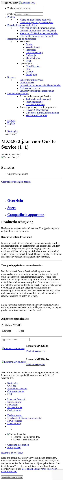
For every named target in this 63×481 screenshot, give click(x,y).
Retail (28, 60)
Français (11, 120)
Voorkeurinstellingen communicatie (24, 418)
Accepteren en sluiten (12, 477)
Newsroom (12, 404)
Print (28, 69)
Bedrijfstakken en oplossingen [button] (21, 39)
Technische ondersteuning (38, 99)
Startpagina (12, 131)
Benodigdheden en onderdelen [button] (22, 25)
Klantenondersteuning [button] (18, 93)
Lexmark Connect (16, 399)
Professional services (30, 88)
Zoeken (11, 8)
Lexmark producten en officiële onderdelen (40, 85)
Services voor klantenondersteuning (37, 90)
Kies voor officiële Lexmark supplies (37, 28)
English (11, 123)
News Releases (14, 420)
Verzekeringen (33, 47)
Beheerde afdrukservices (31, 80)
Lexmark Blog (14, 423)
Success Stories (14, 407)
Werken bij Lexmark (17, 388)
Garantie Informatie (35, 104)
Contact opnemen (15, 391)
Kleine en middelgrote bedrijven (35, 19)
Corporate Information (18, 444)
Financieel (31, 49)
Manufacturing (33, 58)
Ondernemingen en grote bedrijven (36, 22)
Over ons (11, 386)
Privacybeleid (13, 447)
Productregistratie (34, 101)
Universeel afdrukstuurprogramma (42, 112)
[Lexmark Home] (27, 2)
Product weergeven (35, 351)
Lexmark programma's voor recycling (38, 30)
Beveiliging (31, 74)
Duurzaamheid (14, 402)
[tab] (34, 201)
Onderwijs (31, 55)
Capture (29, 71)
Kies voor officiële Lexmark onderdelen (39, 33)
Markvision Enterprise (36, 115)
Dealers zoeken (14, 415)
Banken (29, 44)
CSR (9, 394)
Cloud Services (33, 66)
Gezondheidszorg (34, 52)
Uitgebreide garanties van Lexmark (37, 36)
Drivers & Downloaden (37, 110)
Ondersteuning (14, 410)
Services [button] (11, 77)
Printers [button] (11, 17)
